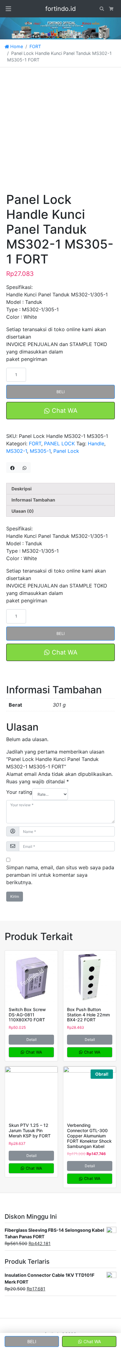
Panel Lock (66, 451)
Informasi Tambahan (33, 499)
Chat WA (64, 410)
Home (16, 46)
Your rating (19, 792)
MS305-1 (40, 451)
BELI (60, 391)
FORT (35, 46)
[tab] (60, 488)
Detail (31, 1039)
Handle (96, 443)
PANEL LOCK (59, 443)
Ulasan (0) (22, 511)
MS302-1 (16, 451)
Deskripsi (21, 488)
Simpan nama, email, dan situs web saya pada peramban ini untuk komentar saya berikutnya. (60, 874)
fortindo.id (60, 8)
